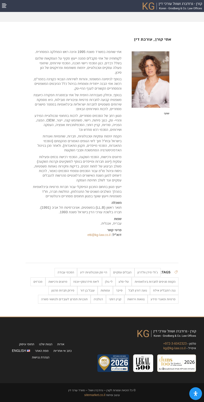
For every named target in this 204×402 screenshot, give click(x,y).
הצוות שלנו (45, 344)
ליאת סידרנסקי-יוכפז (86, 282)
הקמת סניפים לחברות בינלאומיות (155, 282)
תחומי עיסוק (26, 344)
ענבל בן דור (87, 290)
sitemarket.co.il (94, 395)
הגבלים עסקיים (122, 272)
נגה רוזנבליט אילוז (164, 290)
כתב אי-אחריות (62, 351)
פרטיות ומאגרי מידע (163, 299)
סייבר (119, 290)
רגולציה (98, 299)
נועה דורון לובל (137, 290)
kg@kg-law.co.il (174, 348)
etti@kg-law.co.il (99, 235)
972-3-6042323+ (175, 343)
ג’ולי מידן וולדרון (147, 272)
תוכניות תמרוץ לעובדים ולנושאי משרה (64, 299)
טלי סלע (124, 282)
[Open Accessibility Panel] (195, 393)
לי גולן (109, 282)
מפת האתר (42, 351)
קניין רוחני (115, 299)
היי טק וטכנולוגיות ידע (93, 272)
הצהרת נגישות (40, 357)
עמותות (105, 290)
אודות (60, 344)
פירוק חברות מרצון (62, 290)
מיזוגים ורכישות (57, 282)
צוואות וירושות (136, 299)
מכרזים (37, 282)
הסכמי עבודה (66, 272)
